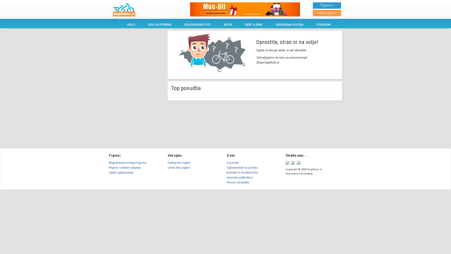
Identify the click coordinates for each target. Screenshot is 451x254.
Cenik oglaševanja (121, 172)
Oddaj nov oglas (179, 162)
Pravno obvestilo (238, 182)
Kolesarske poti (198, 24)
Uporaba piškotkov (240, 177)
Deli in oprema (159, 24)
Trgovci (326, 5)
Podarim (323, 24)
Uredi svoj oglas (179, 167)
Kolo (131, 24)
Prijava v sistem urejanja (125, 167)
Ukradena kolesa (289, 24)
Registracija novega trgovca (128, 162)
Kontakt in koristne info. (243, 172)
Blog (228, 24)
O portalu (233, 162)
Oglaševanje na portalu (242, 167)
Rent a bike (253, 24)
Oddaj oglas (326, 13)
